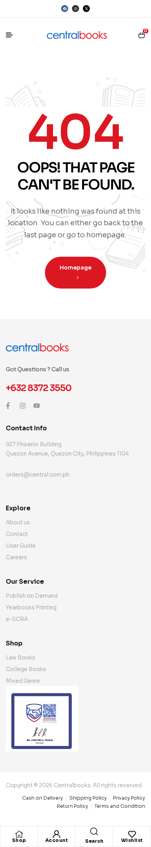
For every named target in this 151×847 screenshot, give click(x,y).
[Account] (56, 834)
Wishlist (132, 840)
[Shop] (19, 834)
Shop (19, 840)
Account (56, 840)
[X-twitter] (86, 8)
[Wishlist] (132, 834)
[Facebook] (64, 8)
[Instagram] (75, 8)
